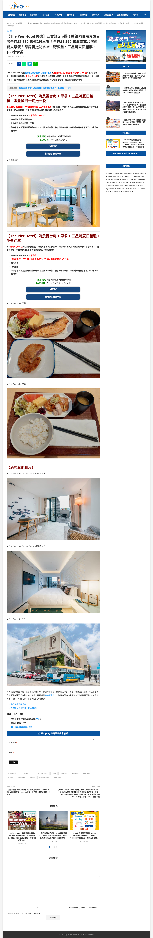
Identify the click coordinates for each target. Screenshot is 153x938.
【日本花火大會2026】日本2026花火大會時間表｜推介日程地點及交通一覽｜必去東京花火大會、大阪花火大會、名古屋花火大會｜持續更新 (134, 107)
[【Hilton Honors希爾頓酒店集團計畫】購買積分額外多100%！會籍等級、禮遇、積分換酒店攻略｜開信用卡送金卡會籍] (22, 820)
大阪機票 (116, 173)
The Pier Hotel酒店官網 (21, 727)
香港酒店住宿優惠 (44, 777)
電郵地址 (13, 742)
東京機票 (109, 173)
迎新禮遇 (12, 15)
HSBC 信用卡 (123, 182)
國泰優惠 (22, 15)
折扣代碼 (118, 188)
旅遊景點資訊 (122, 15)
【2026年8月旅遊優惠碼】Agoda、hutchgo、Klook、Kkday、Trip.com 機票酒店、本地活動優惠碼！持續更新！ (134, 143)
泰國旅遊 (83, 15)
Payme (117, 179)
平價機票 (139, 185)
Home (9, 23)
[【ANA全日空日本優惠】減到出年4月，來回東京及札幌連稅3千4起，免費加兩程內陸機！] (113, 91)
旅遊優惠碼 (108, 15)
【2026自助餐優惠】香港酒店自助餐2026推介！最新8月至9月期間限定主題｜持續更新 (134, 75)
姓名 (11, 752)
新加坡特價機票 (140, 173)
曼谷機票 (123, 173)
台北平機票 (124, 185)
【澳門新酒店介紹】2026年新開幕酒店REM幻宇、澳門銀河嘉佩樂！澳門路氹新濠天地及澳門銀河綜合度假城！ (53, 835)
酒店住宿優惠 (86, 773)
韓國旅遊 (58, 15)
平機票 (117, 185)
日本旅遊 (45, 15)
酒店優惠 (19, 23)
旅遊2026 (129, 191)
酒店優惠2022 (21, 777)
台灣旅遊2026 (117, 191)
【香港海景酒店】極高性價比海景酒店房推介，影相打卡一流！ (45, 88)
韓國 (124, 191)
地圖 (38, 719)
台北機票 (119, 176)
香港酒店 (32, 777)
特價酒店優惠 (75, 773)
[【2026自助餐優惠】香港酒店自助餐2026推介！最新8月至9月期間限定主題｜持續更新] (113, 77)
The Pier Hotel (25, 773)
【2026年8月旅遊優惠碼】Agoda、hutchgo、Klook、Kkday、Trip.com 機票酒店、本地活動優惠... (84, 835)
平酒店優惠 (63, 773)
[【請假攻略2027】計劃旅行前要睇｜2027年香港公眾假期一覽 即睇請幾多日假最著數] (113, 123)
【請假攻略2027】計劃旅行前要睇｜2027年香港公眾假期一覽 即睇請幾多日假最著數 (134, 122)
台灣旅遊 (70, 15)
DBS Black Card (112, 182)
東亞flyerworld (139, 179)
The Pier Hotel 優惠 (41, 773)
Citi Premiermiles (135, 182)
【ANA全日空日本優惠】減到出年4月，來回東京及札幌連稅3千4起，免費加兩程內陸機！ (134, 90)
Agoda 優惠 (110, 188)
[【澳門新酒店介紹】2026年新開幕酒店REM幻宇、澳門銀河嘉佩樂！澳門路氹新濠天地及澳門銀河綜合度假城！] (53, 820)
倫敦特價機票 (111, 176)
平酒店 (54, 773)
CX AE (131, 179)
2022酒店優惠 (12, 773)
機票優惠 (33, 15)
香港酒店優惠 (57, 777)
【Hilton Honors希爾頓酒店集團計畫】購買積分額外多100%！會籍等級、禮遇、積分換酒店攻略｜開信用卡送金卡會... (22, 836)
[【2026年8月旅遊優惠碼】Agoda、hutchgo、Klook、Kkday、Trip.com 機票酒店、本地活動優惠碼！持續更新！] (84, 820)
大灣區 (135, 15)
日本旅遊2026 (134, 188)
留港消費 (95, 15)
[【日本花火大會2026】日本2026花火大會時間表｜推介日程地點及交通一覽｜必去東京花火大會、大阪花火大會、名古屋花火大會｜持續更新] (113, 106)
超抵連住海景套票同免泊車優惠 (38, 72)
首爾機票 (130, 173)
